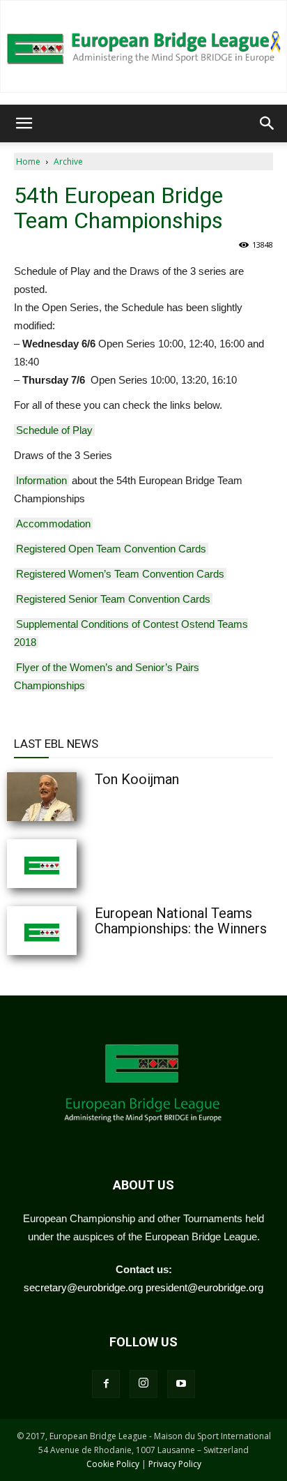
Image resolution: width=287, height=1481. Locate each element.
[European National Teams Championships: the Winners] (76, 930)
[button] (23, 123)
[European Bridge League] (143, 46)
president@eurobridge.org (204, 1287)
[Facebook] (106, 1384)
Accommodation (53, 523)
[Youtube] (181, 1384)
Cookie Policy (112, 1464)
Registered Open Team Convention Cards (111, 549)
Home (28, 161)
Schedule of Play (54, 430)
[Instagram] (143, 1384)
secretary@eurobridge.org (83, 1287)
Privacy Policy (174, 1464)
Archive (68, 161)
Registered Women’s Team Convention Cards (120, 574)
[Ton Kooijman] (76, 796)
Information (41, 480)
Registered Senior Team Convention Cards (113, 599)
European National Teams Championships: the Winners (181, 921)
